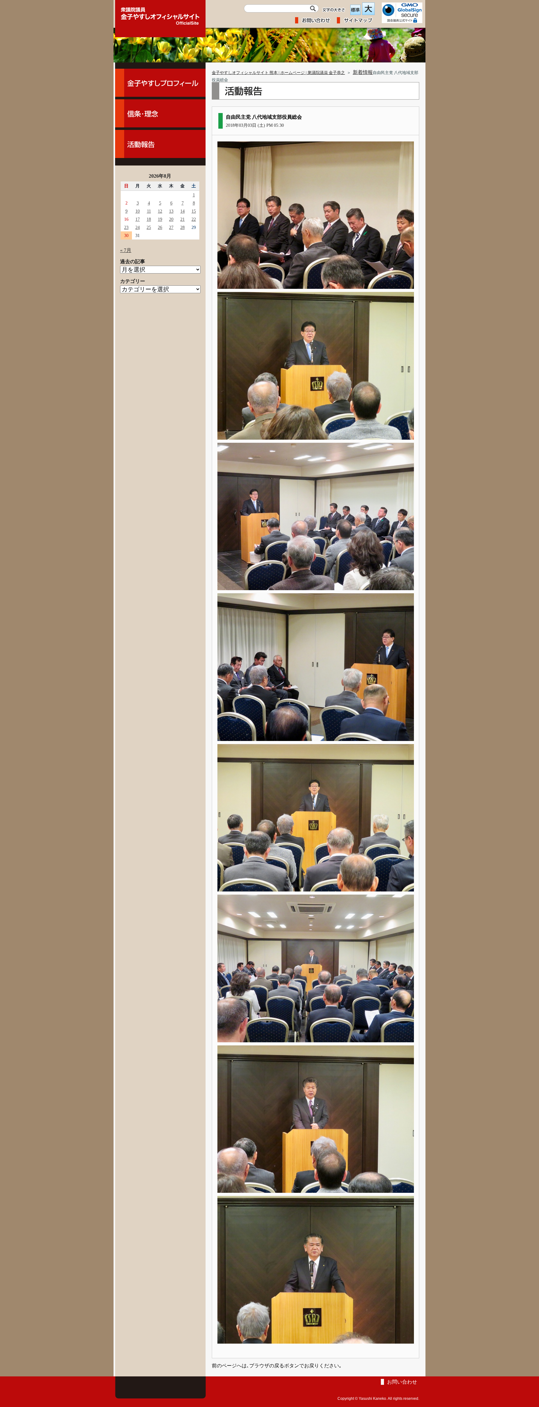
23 (126, 227)
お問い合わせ (402, 1382)
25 (149, 227)
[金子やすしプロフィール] (160, 83)
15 (194, 211)
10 (137, 211)
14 (182, 211)
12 (160, 211)
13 (171, 211)
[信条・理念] (160, 113)
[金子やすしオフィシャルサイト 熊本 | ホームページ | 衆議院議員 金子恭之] (160, 14)
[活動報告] (160, 144)
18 (149, 219)
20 (171, 219)
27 (171, 227)
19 (160, 219)
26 (160, 227)
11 (149, 211)
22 (194, 219)
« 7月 (125, 250)
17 (137, 219)
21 (182, 219)
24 (137, 227)
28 (182, 227)
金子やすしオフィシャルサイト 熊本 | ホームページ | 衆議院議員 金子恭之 (278, 73)
